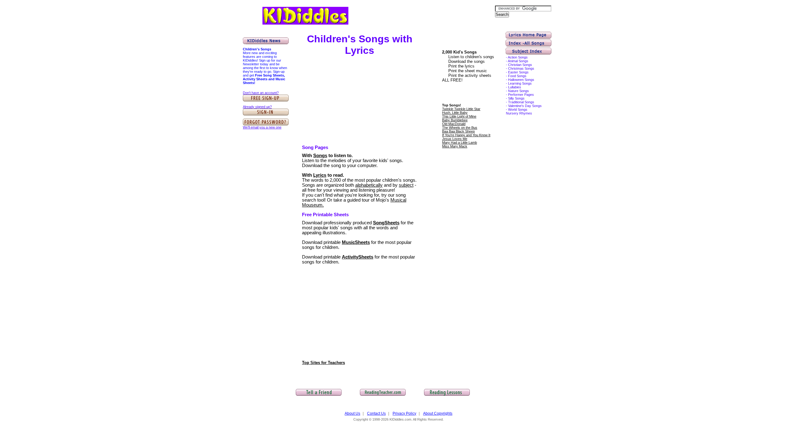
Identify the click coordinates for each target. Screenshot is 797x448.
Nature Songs (518, 91)
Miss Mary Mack (454, 146)
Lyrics (319, 175)
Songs (320, 155)
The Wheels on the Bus (459, 127)
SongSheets (386, 222)
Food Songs (517, 76)
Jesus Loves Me (454, 139)
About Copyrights (437, 413)
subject (406, 185)
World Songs (517, 109)
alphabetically (369, 185)
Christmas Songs (521, 68)
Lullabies (514, 87)
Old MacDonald (453, 124)
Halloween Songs (521, 80)
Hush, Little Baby (455, 112)
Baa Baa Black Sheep (458, 131)
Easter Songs (518, 72)
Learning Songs (520, 83)
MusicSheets (356, 242)
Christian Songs (520, 65)
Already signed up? (257, 107)
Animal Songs (518, 61)
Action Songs (518, 57)
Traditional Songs (521, 102)
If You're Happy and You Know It (466, 135)
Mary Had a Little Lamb (459, 142)
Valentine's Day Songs (525, 106)
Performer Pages (521, 94)
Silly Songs (516, 98)
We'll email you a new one (262, 127)
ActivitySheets (357, 256)
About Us (352, 413)
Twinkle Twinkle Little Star (461, 109)
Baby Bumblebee (455, 120)
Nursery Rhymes (519, 113)
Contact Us (376, 413)
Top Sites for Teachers (323, 362)
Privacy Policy (404, 413)
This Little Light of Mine (459, 116)
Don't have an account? (261, 93)
